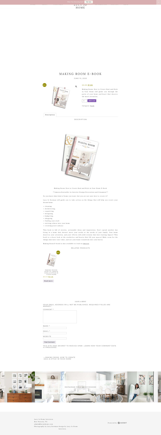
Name (46, 326)
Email (46, 331)
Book (92, 106)
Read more (48, 281)
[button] (76, 86)
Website (47, 336)
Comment (48, 309)
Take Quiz (88, 2)
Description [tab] (50, 115)
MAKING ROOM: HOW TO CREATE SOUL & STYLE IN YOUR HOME (59, 358)
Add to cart (92, 100)
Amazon (86, 243)
